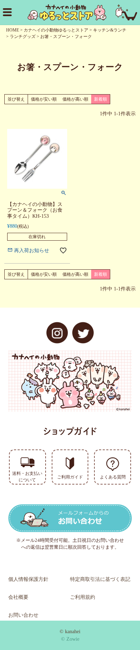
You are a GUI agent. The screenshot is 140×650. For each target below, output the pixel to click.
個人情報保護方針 (28, 579)
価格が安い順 (44, 99)
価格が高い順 (75, 99)
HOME (12, 30)
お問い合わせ (23, 615)
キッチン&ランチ (109, 30)
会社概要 (18, 597)
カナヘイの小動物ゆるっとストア (56, 30)
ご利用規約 (82, 597)
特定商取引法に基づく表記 (100, 579)
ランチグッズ (23, 36)
